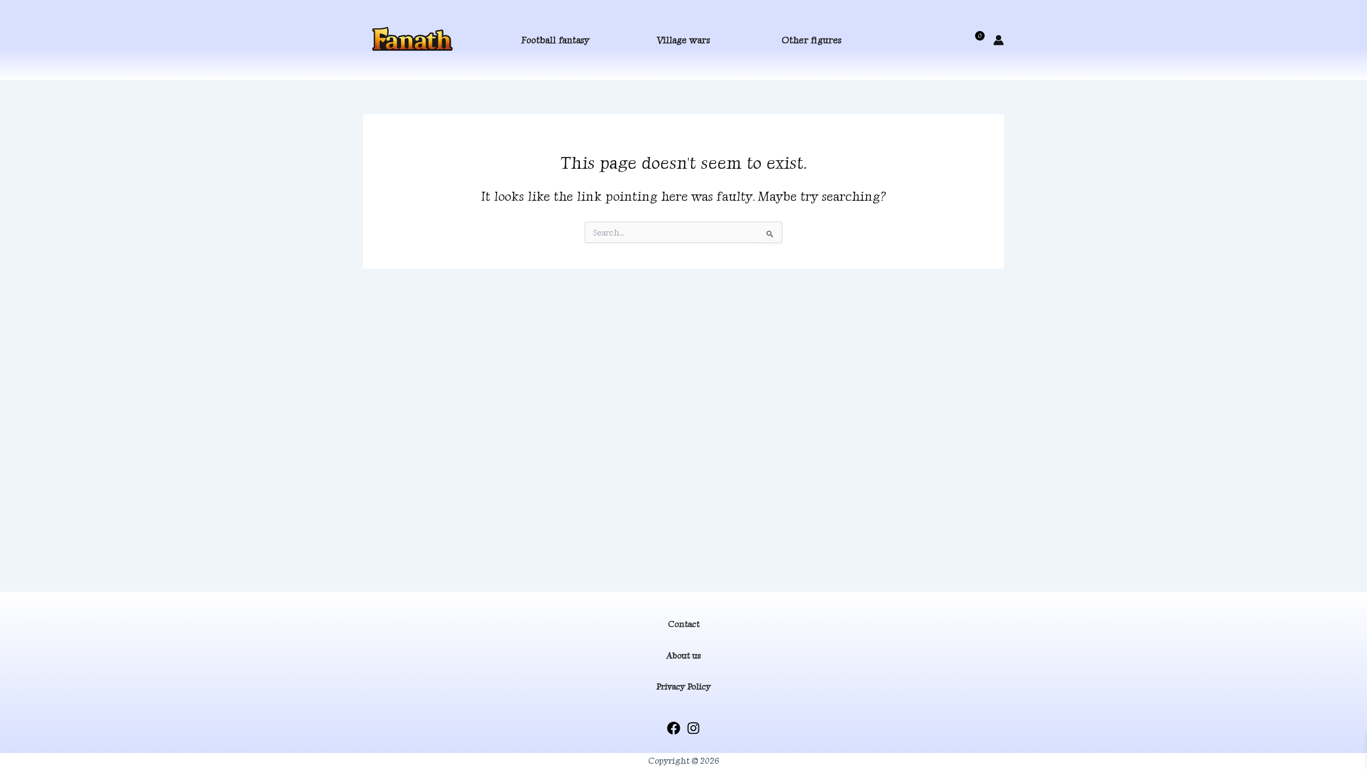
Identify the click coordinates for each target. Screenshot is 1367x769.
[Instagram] (693, 728)
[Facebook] (673, 728)
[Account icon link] (998, 40)
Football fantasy (555, 39)
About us (683, 655)
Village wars (683, 39)
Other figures (812, 39)
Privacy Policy (683, 686)
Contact (684, 624)
